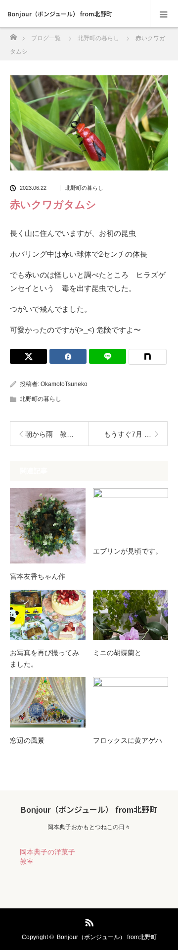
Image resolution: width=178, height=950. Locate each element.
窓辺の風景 (27, 740)
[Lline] (107, 356)
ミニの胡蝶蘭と (117, 653)
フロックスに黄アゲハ (127, 740)
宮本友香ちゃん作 (37, 576)
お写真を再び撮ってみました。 (44, 658)
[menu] (164, 14)
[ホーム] (13, 34)
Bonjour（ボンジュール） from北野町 (59, 13)
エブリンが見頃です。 (127, 551)
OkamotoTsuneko (64, 384)
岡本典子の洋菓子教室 (47, 856)
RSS (88, 920)
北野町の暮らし (84, 188)
